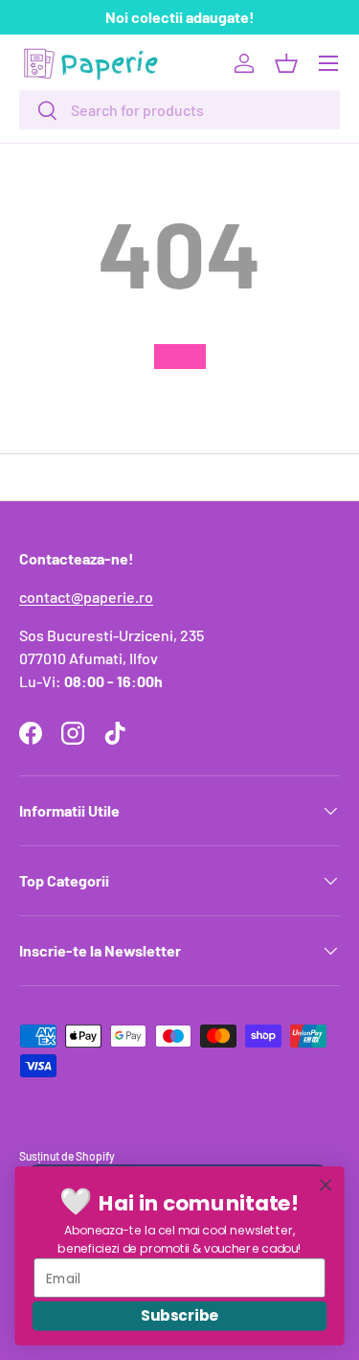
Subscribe (179, 1315)
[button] (286, 63)
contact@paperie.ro (86, 597)
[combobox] (179, 109)
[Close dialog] (326, 1185)
